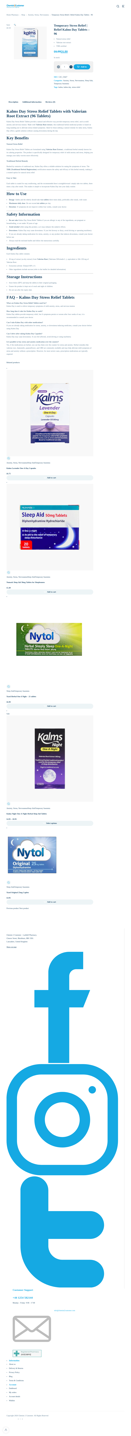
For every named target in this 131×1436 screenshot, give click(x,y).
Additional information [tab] (31, 102)
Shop (23, 15)
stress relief (76, 87)
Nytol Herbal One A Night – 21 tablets (21, 697)
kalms (60, 87)
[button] (15, 25)
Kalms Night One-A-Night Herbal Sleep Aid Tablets (27, 814)
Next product (24, 908)
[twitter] (62, 1287)
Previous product (13, 908)
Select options (51, 823)
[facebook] (62, 1062)
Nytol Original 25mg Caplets (18, 892)
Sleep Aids (89, 81)
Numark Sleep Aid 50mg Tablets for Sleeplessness (26, 582)
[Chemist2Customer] (15, 6)
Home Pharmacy (13, 15)
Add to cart (83, 67)
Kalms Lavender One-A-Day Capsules (21, 468)
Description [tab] (13, 102)
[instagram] (62, 1175)
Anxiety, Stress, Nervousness (38, 15)
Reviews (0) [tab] (50, 102)
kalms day (67, 87)
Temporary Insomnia (61, 84)
